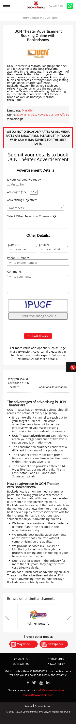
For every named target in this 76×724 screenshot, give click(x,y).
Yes (13, 184)
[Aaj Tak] (38, 605)
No (22, 184)
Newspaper (55, 644)
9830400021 (40, 671)
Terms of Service (42, 706)
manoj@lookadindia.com (38, 695)
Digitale (53, 718)
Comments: (14, 271)
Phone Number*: (18, 258)
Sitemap (28, 706)
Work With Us (21, 663)
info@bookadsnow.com (52, 690)
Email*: (44, 244)
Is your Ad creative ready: (24, 179)
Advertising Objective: (22, 200)
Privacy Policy (56, 663)
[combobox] (35, 208)
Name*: (13, 244)
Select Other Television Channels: (30, 216)
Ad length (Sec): (17, 192)
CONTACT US (21, 658)
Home (26, 17)
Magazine (23, 644)
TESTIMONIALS (56, 658)
